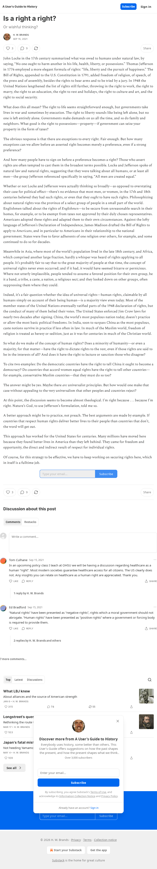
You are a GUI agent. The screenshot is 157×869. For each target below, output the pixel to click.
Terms (87, 840)
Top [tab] (8, 680)
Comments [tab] (13, 522)
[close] (117, 721)
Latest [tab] (19, 680)
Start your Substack (68, 850)
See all (12, 768)
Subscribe (128, 6)
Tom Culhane (18, 560)
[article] (78, 699)
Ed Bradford (17, 607)
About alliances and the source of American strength (40, 696)
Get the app (98, 850)
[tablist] (21, 522)
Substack (58, 860)
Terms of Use (98, 792)
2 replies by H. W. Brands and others (37, 640)
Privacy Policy (109, 796)
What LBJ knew (16, 691)
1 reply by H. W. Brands (29, 593)
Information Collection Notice (77, 796)
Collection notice (105, 840)
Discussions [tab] (34, 680)
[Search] (150, 680)
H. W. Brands (21, 34)
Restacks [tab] (30, 522)
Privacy (76, 840)
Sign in (146, 7)
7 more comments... (13, 659)
